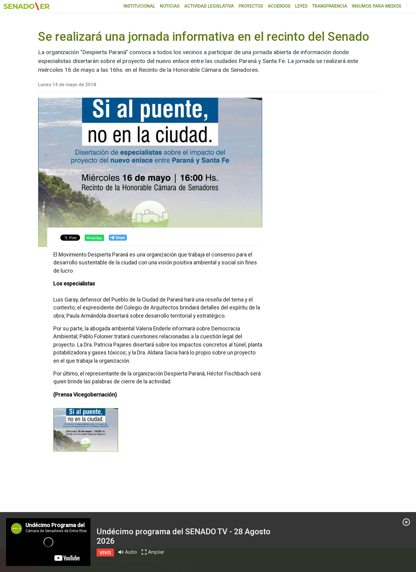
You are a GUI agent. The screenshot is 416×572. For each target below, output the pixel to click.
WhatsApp (94, 237)
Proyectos (250, 6)
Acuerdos (279, 6)
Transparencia (329, 6)
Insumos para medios (376, 6)
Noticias (170, 6)
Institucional (139, 6)
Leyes (301, 6)
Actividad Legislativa (209, 6)
